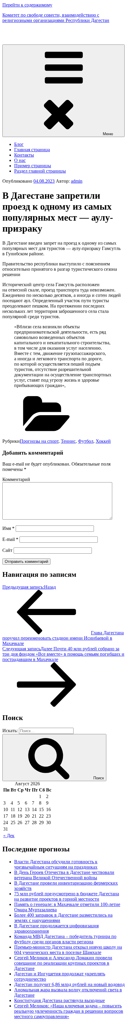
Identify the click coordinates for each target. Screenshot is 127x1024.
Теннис (68, 441)
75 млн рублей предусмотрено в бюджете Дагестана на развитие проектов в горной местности (66, 896)
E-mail (10, 539)
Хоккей (103, 441)
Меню (108, 134)
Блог (19, 144)
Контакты (24, 154)
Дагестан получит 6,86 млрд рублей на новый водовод (69, 984)
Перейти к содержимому (27, 4)
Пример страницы (32, 165)
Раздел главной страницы (40, 170)
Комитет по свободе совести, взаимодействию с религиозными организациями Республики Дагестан (55, 17)
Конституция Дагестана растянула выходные (59, 1000)
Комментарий (16, 479)
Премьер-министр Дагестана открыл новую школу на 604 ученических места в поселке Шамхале (68, 950)
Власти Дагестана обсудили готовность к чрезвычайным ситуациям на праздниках (55, 864)
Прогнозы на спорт (39, 441)
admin (76, 181)
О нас (20, 160)
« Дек (8, 835)
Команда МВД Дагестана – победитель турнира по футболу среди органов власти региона (65, 939)
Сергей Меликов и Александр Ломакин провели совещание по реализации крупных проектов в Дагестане (63, 963)
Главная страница (32, 149)
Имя (8, 528)
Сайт (7, 550)
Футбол (85, 441)
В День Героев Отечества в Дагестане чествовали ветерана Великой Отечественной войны (64, 875)
